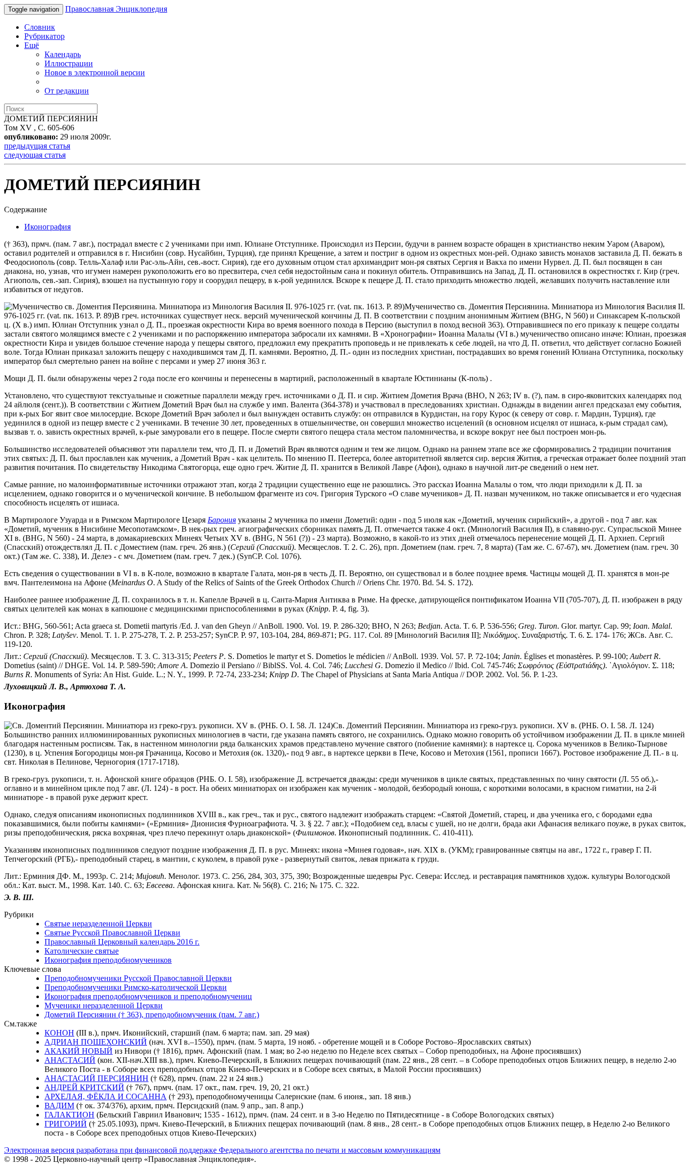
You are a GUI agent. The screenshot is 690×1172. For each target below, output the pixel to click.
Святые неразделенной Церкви (98, 923)
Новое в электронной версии (94, 72)
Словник (39, 27)
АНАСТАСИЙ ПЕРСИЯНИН (96, 1078)
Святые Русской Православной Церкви (112, 932)
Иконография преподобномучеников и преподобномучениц (148, 996)
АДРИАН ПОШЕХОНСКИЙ (95, 1042)
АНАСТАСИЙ (69, 1060)
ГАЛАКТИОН (69, 1114)
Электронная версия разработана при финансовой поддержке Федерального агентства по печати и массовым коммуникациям (222, 1150)
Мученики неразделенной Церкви (103, 1005)
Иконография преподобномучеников (108, 960)
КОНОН (59, 1032)
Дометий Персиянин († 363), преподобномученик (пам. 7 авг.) (151, 1014)
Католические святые (81, 951)
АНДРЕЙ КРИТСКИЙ (84, 1087)
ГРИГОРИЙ (65, 1123)
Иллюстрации (68, 63)
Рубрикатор (44, 36)
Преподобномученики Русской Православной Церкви (138, 978)
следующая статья (35, 155)
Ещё (31, 45)
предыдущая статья (37, 146)
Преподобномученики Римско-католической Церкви (135, 987)
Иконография (47, 226)
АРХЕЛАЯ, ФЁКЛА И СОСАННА (105, 1096)
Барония (222, 519)
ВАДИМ (59, 1105)
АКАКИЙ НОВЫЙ (78, 1051)
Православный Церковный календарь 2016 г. (122, 941)
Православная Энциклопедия (116, 9)
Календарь (62, 54)
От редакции (66, 90)
